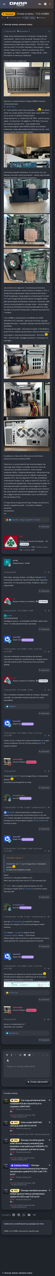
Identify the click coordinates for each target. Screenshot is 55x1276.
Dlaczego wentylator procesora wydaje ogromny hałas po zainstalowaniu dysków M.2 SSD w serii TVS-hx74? (28, 1193)
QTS (41, 743)
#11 (49, 968)
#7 (49, 771)
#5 (49, 690)
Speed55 (11, 812)
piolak (8, 615)
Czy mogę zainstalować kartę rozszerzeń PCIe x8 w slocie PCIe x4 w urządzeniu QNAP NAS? (27, 1103)
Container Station (11, 935)
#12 (48, 1019)
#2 (49, 572)
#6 (49, 735)
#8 (49, 807)
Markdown (42, 18)
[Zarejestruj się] (45, 4)
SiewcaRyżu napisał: (13, 858)
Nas (42, 740)
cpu (18, 118)
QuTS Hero (10, 107)
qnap (32, 18)
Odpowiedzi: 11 (24, 31)
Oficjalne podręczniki (23, 1109)
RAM (5, 299)
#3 (49, 611)
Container (42, 820)
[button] (4, 4)
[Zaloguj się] (40, 4)
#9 (49, 851)
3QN (9, 886)
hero (26, 18)
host (5, 818)
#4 (49, 652)
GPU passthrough (18, 921)
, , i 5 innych (26, 520)
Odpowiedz (45, 527)
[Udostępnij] (49, 31)
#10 (48, 917)
